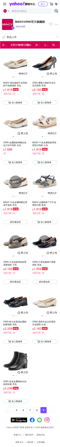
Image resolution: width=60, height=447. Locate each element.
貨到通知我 (15, 221)
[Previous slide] (4, 62)
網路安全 (20, 442)
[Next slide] (27, 62)
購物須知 (41, 434)
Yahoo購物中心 (22, 4)
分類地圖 (41, 442)
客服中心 (18, 434)
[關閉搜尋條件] (8, 11)
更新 (51, 427)
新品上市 (12, 37)
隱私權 (30, 442)
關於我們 (29, 434)
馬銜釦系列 (55, 45)
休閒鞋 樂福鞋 (38, 45)
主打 (4, 45)
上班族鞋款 (47, 45)
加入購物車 (17, 102)
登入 (43, 4)
